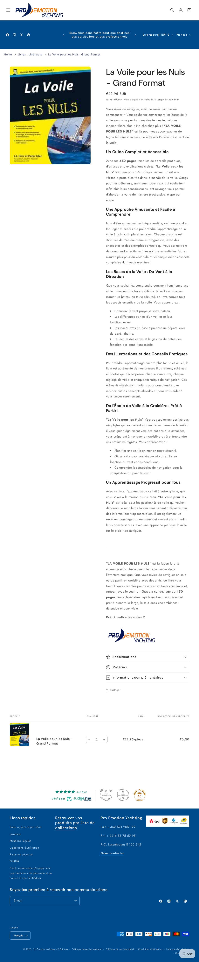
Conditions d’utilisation (150, 949)
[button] (8, 10)
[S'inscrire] (75, 900)
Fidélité (14, 861)
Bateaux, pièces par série (26, 827)
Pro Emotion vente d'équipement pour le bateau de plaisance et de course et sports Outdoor (31, 873)
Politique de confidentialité (120, 949)
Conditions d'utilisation (24, 848)
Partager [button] (115, 690)
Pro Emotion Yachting (44, 949)
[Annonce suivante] (135, 35)
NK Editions (62, 949)
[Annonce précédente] (63, 35)
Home (8, 54)
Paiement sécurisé (21, 854)
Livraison (15, 834)
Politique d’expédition (177, 949)
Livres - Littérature (30, 54)
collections (66, 827)
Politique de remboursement (87, 949)
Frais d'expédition (134, 99)
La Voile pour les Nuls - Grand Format (74, 54)
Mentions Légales (20, 841)
